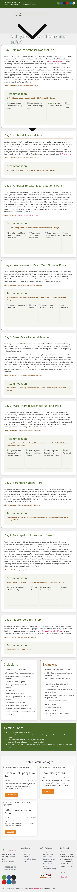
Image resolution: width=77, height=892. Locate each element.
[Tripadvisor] (58, 3)
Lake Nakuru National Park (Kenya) (28, 215)
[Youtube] (67, 3)
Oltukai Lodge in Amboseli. (53, 61)
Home (21, 13)
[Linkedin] (70, 3)
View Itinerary (11, 795)
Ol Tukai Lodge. (65, 154)
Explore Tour (47, 791)
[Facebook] (61, 3)
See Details (10, 832)
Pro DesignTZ (36, 888)
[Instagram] (64, 3)
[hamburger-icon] (73, 13)
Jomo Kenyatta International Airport (50, 631)
